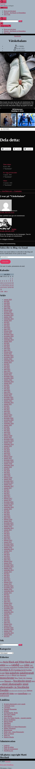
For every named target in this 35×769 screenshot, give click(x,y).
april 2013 (7, 579)
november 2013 (9, 566)
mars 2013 (7, 580)
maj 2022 (7, 388)
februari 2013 (8, 582)
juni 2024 (7, 345)
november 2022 (9, 378)
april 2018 (7, 474)
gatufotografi (27, 672)
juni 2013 (7, 575)
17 (1, 285)
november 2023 (9, 357)
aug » (6, 291)
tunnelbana (22, 693)
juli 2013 (6, 573)
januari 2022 (8, 395)
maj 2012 (7, 598)
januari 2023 (8, 374)
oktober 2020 (8, 422)
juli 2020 (6, 427)
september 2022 (9, 381)
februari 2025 (8, 331)
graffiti (2, 675)
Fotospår (2, 4)
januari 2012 (8, 605)
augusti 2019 (8, 446)
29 (11, 287)
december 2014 (8, 544)
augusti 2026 (8, 299)
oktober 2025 (8, 317)
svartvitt (4, 693)
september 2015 (9, 528)
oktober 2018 (8, 463)
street (28, 680)
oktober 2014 (8, 547)
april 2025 (7, 327)
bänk (10, 665)
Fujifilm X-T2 (19, 670)
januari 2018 (8, 479)
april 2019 (7, 453)
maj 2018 (7, 472)
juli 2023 (6, 364)
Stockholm (17, 36)
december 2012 (8, 586)
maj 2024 (7, 346)
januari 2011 (7, 626)
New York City (20, 678)
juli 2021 (6, 406)
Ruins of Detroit (9, 733)
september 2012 (9, 591)
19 (5, 285)
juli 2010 (6, 636)
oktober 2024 (8, 338)
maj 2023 (7, 367)
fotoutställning (14, 667)
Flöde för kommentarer (11, 749)
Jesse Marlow (8, 716)
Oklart (5, 181)
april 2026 (7, 306)
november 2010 (9, 629)
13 (7, 283)
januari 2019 (8, 458)
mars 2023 (7, 371)
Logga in (6, 745)
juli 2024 (6, 343)
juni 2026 (7, 303)
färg (7, 672)
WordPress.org (8, 750)
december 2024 (8, 334)
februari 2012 (8, 603)
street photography (12, 683)
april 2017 (7, 495)
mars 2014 (7, 559)
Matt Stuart (7, 725)
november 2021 (9, 399)
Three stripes (7, 164)
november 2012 (9, 587)
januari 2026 (8, 312)
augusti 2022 (8, 383)
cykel (31, 665)
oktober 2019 (8, 442)
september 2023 (9, 360)
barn (1, 662)
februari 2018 (8, 477)
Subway (29, 690)
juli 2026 (6, 301)
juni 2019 (7, 449)
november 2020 (9, 420)
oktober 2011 (8, 610)
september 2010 (9, 633)
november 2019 (9, 441)
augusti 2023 (8, 362)
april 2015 (7, 537)
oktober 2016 (8, 505)
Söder (11, 693)
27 (7, 287)
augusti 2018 (8, 467)
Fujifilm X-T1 (7, 669)
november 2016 (9, 504)
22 (11, 285)
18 (3, 285)
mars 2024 (7, 350)
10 (1, 283)
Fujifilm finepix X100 (26, 667)
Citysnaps (7, 707)
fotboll (1, 667)
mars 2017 (7, 497)
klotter (18, 675)
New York (7, 14)
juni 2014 (7, 554)
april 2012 (7, 600)
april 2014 (7, 558)
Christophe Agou (9, 706)
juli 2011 (6, 615)
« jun (1, 291)
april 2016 (7, 516)
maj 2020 (7, 430)
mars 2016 (7, 517)
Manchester (23, 675)
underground (4, 696)
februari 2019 (8, 456)
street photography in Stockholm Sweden (14, 687)
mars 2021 (7, 413)
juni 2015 (7, 533)
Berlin (5, 662)
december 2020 (8, 418)
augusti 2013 (8, 572)
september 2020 (9, 423)
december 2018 (8, 460)
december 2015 (8, 523)
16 (13, 283)
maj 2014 (7, 556)
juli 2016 (6, 511)
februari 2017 (8, 498)
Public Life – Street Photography (14, 732)
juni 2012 (7, 596)
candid (15, 664)
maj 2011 (7, 619)
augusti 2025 (8, 320)
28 (9, 287)
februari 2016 (8, 519)
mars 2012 (7, 601)
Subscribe (5, 261)
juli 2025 (6, 322)
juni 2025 (7, 324)
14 (9, 283)
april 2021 (7, 411)
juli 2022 (6, 385)
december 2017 (8, 481)
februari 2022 (8, 394)
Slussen (7, 681)
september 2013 (9, 570)
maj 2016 (7, 514)
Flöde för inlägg (9, 747)
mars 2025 (7, 329)
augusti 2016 (8, 509)
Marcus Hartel (8, 721)
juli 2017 (6, 490)
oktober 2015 (8, 526)
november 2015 (9, 524)
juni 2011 (7, 617)
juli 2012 (6, 594)
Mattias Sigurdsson (10, 728)
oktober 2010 (8, 631)
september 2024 (9, 339)
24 (1, 287)
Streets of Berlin (9, 737)
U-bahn (29, 693)
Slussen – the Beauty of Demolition (15, 13)
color (26, 664)
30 (13, 287)
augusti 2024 (8, 341)
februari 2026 (8, 310)
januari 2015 (8, 542)
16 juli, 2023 (20, 48)
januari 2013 (8, 584)
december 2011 (8, 606)
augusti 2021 (8, 404)
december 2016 (8, 502)
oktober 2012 (8, 589)
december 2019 (8, 439)
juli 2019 (6, 448)
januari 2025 (8, 333)
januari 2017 (8, 500)
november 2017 (9, 483)
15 (11, 283)
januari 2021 (8, 416)
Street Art (7, 735)
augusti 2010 (8, 634)
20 (7, 285)
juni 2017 (7, 491)
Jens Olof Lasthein (9, 714)
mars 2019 (7, 455)
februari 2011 (8, 624)
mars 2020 (7, 434)
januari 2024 (8, 353)
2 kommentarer (20, 50)
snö (12, 681)
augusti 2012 (8, 593)
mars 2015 (7, 538)
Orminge (29, 678)
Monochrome (8, 730)
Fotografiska (6, 667)
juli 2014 (6, 552)
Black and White (17, 662)
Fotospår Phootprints (10, 709)
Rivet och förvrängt (10, 11)
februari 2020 (8, 435)
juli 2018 (6, 469)
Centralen (21, 665)
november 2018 (9, 462)
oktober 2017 (8, 484)
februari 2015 (8, 540)
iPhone (14, 675)
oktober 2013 (8, 568)
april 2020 (7, 432)
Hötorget (9, 675)
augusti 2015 (8, 530)
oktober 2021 (8, 401)
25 (3, 287)
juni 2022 (7, 387)
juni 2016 (7, 512)
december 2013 (8, 565)
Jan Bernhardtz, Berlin (11, 713)
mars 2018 (7, 476)
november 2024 (9, 336)
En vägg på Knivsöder (10, 172)
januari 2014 (8, 563)
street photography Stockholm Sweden (17, 690)
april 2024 (7, 348)
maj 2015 (7, 535)
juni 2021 (7, 408)
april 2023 (7, 369)
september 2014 (9, 549)
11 (3, 283)
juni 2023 (7, 366)
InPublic (6, 711)
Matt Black (7, 723)
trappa (16, 693)
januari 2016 (8, 521)
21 (9, 285)
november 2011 (8, 608)
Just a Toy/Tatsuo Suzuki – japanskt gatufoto (17, 718)
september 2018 (9, 465)
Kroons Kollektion (9, 720)
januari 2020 (8, 437)
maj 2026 (7, 305)
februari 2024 (8, 352)
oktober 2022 (8, 380)
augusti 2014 (8, 551)
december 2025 (8, 313)
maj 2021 (7, 409)
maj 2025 (7, 326)
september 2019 (9, 444)
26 (5, 287)
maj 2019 (7, 451)
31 (1, 289)
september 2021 (9, 402)
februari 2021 (8, 415)
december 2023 (8, 355)
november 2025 (9, 315)
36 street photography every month (14, 704)
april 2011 (7, 620)
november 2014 (9, 545)
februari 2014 (8, 561)
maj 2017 (7, 493)
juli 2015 (6, 531)
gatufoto (14, 672)
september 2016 (9, 507)
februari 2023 (8, 373)
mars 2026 (7, 308)
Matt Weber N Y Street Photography (15, 727)
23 (13, 285)
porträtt (2, 681)
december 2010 (8, 627)
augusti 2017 (8, 488)
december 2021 (8, 397)
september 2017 (9, 486)
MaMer (21, 46)
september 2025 (9, 319)
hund (5, 675)
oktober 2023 (8, 359)
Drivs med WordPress (6, 765)
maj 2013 (7, 577)
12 (5, 283)
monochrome (7, 677)
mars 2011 (7, 622)
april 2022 (7, 390)
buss (7, 665)
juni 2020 (7, 428)
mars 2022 (7, 392)
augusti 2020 (8, 425)
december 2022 (8, 376)
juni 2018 (7, 470)
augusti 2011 (8, 613)
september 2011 (9, 612)
